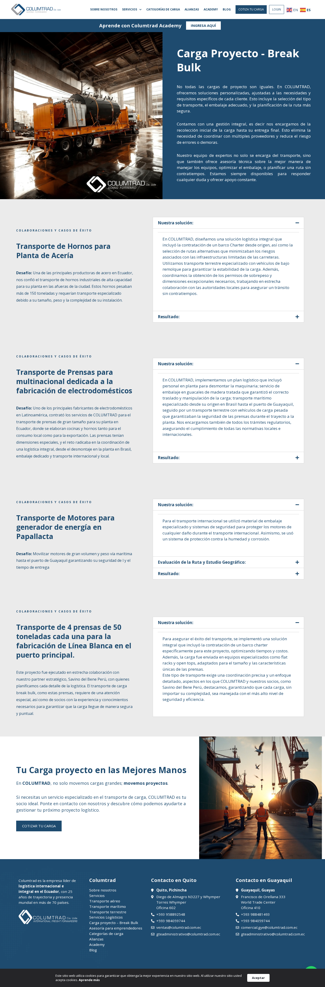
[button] (251, 9)
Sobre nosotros (103, 9)
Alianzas (192, 9)
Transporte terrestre (107, 912)
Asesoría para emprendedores (115, 928)
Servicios (129, 9)
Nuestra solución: (175, 223)
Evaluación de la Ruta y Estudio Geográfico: (202, 562)
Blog (227, 9)
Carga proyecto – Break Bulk (113, 922)
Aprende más (89, 980)
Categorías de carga (163, 9)
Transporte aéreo (104, 901)
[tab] (228, 222)
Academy (211, 9)
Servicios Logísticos (106, 917)
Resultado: (169, 316)
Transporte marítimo (107, 906)
